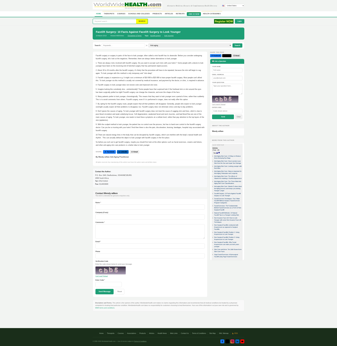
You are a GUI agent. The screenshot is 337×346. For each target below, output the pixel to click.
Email (135, 152)
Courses (121, 13)
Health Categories (212, 13)
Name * (98, 203)
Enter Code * (100, 280)
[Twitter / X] (227, 341)
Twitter (228, 55)
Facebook (110, 152)
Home (98, 13)
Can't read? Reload (101, 276)
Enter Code (216, 107)
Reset (119, 291)
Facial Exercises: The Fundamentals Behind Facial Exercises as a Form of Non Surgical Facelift (227, 208)
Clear (239, 117)
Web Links (174, 333)
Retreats (180, 13)
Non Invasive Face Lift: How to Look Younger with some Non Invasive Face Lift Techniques (227, 220)
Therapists (109, 13)
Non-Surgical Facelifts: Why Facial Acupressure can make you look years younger (226, 244)
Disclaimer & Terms (135, 36)
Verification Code (101, 261)
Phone (97, 251)
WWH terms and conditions (105, 308)
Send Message (104, 291)
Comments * (100, 222)
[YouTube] (242, 341)
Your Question (218, 82)
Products (157, 13)
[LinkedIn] (237, 341)
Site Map (212, 333)
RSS (236, 333)
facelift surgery (155, 36)
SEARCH (141, 21)
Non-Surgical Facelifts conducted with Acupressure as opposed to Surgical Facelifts (226, 227)
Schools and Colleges (139, 13)
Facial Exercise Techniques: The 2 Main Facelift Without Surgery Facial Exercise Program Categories (227, 201)
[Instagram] (232, 341)
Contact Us (185, 333)
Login (239, 21)
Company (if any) (101, 212)
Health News (162, 333)
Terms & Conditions (199, 333)
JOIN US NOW (193, 14)
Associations (131, 333)
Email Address (218, 74)
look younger (169, 36)
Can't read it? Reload (218, 104)
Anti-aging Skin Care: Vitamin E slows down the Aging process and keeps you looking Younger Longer (228, 188)
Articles (169, 13)
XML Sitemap (224, 333)
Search (237, 45)
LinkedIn (124, 152)
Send (223, 117)
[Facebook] (222, 341)
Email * (98, 242)
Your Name (216, 66)
